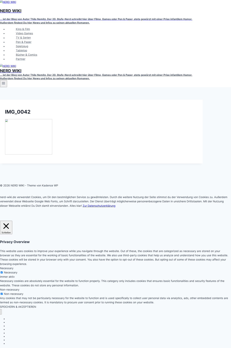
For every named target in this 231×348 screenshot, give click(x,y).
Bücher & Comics (26, 54)
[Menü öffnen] (3, 83)
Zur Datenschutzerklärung (99, 205)
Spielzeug (22, 46)
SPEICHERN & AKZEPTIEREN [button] (18, 306)
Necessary (10, 272)
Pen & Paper (23, 42)
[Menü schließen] (1, 311)
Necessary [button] (6, 268)
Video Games (24, 33)
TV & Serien (23, 37)
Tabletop (21, 50)
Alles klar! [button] (76, 205)
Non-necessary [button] (9, 289)
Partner (20, 59)
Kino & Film (23, 29)
